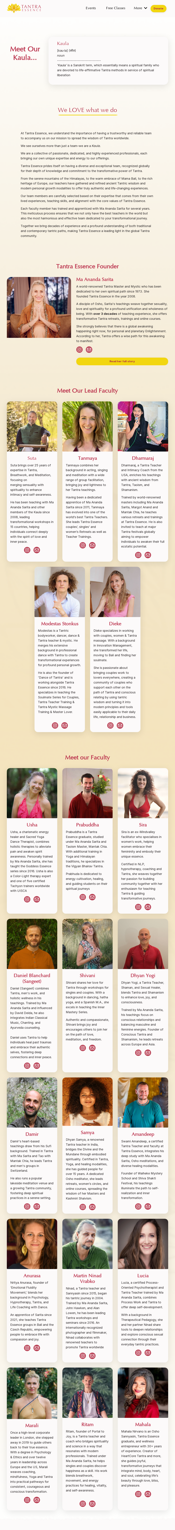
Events (91, 8)
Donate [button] (159, 8)
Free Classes (115, 8)
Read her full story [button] (122, 361)
